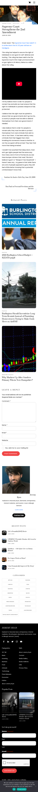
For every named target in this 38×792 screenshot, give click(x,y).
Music (10, 597)
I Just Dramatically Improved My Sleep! (21, 566)
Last (3, 747)
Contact (21, 655)
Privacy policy (22, 789)
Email (4, 433)
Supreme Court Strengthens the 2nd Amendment (13, 29)
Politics (16, 23)
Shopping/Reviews (10, 605)
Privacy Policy (23, 668)
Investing (5, 374)
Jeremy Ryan (6, 23)
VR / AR (4, 652)
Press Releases (10, 601)
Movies (28, 593)
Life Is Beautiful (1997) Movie (17, 531)
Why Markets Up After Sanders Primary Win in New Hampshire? (17, 378)
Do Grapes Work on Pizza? (17, 558)
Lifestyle (28, 588)
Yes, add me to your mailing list (16, 448)
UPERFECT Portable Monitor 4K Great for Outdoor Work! (22, 540)
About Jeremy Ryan (8, 684)
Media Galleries (24, 662)
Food (27, 584)
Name (4, 425)
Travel (10, 610)
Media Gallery (23, 658)
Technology (28, 605)
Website (5, 440)
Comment (6, 401)
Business (28, 580)
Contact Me (19, 515)
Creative (10, 584)
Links (20, 665)
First (3, 739)
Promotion (28, 601)
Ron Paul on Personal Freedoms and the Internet (20, 188)
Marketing (10, 593)
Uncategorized (28, 610)
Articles (10, 580)
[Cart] (29, 2)
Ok (14, 789)
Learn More (19, 510)
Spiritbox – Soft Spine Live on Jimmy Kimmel (20, 549)
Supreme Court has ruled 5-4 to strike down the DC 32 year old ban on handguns (19, 45)
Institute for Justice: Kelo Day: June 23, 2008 (19, 177)
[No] (36, 786)
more (16, 636)
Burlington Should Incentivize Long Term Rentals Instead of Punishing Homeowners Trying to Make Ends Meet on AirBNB (18, 317)
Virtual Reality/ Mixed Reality (10, 614)
